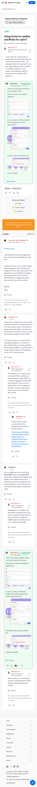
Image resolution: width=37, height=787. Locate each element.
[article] (18, 275)
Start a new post (20, 225)
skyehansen (12, 317)
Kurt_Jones (11, 47)
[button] (10, 43)
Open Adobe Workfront (16, 22)
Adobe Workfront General (9, 9)
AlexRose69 (12, 467)
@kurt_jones (10, 248)
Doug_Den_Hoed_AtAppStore (17, 240)
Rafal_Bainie (13, 83)
